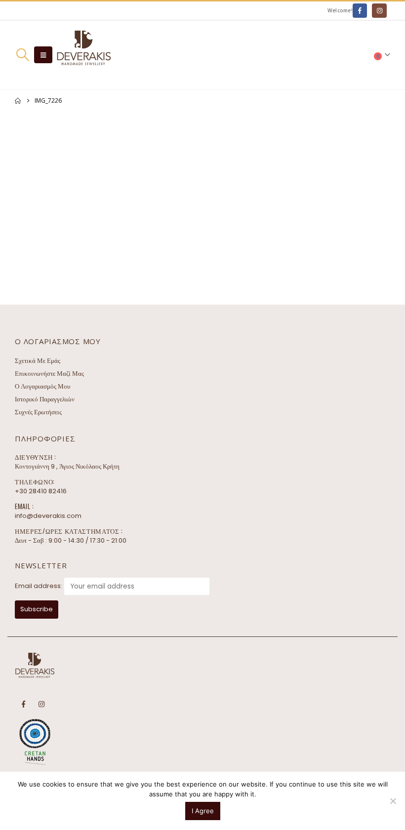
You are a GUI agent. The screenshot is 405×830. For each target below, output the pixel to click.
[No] (393, 801)
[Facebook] (360, 10)
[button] (22, 55)
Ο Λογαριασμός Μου (42, 386)
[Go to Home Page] (18, 101)
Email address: (38, 586)
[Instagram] (379, 10)
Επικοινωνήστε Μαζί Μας (49, 373)
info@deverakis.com (48, 515)
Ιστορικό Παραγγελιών (45, 399)
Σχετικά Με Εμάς (37, 360)
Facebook (23, 704)
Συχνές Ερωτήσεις (38, 412)
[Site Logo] (83, 55)
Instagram (41, 704)
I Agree (203, 811)
